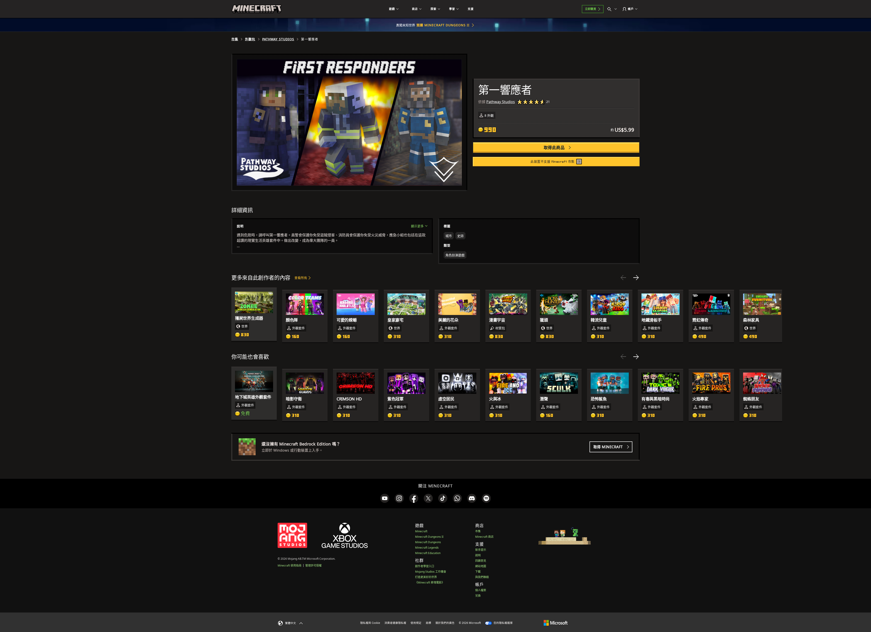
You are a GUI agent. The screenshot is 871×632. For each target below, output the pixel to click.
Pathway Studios (278, 39)
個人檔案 (480, 590)
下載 (478, 572)
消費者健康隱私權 (395, 623)
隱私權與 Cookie (370, 623)
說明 (478, 555)
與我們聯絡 (482, 577)
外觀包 (250, 39)
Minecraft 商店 (484, 537)
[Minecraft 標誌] (256, 9)
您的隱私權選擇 (503, 623)
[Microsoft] (556, 623)
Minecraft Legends (427, 548)
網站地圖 (480, 566)
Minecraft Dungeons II (429, 537)
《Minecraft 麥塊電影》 (429, 582)
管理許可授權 (313, 565)
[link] (384, 498)
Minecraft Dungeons (428, 542)
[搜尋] (613, 9)
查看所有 (300, 278)
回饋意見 (480, 561)
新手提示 (480, 550)
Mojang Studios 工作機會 (430, 572)
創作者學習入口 (424, 566)
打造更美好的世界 (426, 577)
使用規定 (416, 623)
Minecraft (421, 531)
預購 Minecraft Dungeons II (443, 25)
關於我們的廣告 (445, 623)
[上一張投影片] (623, 277)
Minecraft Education (427, 553)
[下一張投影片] (636, 277)
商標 (428, 623)
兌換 (478, 596)
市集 (234, 39)
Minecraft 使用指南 (289, 565)
